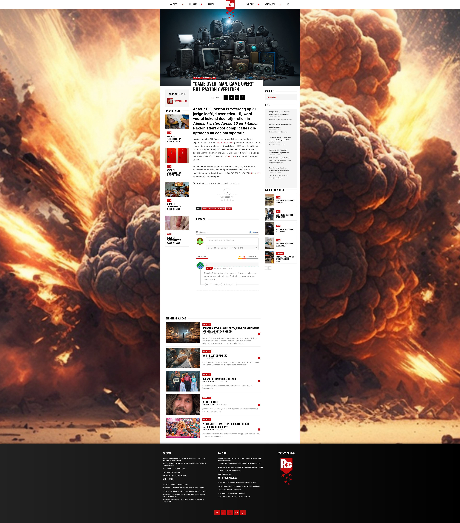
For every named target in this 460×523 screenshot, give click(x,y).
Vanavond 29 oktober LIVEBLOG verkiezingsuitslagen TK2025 (240, 467)
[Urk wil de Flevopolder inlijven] (183, 381)
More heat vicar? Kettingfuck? (229, 490)
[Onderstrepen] (215, 247)
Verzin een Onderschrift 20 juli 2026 (285, 244)
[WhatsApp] (242, 97)
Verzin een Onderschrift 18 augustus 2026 (174, 240)
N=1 (203, 358)
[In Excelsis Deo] (183, 404)
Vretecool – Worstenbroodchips (175, 484)
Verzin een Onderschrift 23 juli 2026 (285, 201)
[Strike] (218, 247)
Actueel (197, 77)
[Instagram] (223, 512)
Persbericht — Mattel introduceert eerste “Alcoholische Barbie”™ (225, 425)
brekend (207, 77)
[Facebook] (226, 97)
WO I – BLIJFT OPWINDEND (214, 355)
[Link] (235, 247)
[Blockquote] (228, 247)
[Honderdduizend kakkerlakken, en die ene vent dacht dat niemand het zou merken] (183, 332)
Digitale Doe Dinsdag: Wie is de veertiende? (234, 497)
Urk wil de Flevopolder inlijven (219, 379)
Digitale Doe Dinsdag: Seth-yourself (231, 493)
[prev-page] (266, 268)
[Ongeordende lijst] (225, 247)
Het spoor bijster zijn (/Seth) (174, 469)
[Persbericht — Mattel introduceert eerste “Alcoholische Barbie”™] (183, 428)
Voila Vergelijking (224, 474)
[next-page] (269, 268)
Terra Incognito (180, 101)
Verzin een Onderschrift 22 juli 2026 (285, 216)
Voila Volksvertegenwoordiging (230, 470)
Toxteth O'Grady (208, 381)
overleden (221, 208)
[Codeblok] (231, 247)
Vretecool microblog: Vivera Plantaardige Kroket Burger (185, 491)
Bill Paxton (212, 208)
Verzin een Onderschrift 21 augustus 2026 (174, 139)
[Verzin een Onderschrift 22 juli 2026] (269, 214)
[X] (231, 97)
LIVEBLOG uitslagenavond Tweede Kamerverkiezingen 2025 (239, 463)
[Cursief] (211, 247)
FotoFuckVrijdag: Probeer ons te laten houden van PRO (239, 486)
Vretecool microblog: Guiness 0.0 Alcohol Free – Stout (183, 488)
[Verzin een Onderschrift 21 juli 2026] (269, 228)
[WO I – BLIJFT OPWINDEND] (183, 358)
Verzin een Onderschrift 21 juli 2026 (285, 230)
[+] (241, 248)
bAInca (204, 334)
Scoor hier (255, 173)
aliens (205, 208)
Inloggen (254, 232)
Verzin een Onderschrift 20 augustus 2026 (174, 173)
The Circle (231, 156)
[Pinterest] (237, 97)
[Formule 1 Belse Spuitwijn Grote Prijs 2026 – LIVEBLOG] (269, 257)
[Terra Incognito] (170, 101)
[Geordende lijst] (221, 247)
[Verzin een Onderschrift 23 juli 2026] (269, 200)
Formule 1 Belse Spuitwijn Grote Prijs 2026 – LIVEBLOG (285, 258)
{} (238, 248)
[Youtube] (236, 512)
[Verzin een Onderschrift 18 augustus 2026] (177, 223)
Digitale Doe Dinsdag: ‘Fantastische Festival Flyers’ (237, 483)
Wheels (280, 253)
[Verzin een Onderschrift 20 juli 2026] (269, 243)
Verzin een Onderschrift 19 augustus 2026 (174, 206)
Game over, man (225, 142)
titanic (229, 208)
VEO (169, 133)
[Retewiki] (243, 512)
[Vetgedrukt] (208, 247)
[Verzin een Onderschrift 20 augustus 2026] (177, 155)
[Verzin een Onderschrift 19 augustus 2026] (177, 189)
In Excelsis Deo (210, 402)
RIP (214, 77)
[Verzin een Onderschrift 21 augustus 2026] (177, 122)
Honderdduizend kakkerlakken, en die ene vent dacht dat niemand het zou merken (230, 330)
